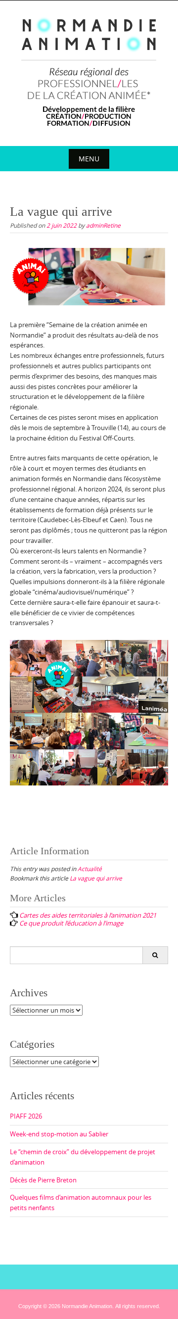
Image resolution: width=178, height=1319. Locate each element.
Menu (89, 158)
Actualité (90, 869)
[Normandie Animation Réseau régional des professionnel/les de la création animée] (89, 71)
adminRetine (103, 225)
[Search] (155, 955)
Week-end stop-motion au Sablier (59, 1133)
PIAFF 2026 (26, 1116)
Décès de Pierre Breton (43, 1179)
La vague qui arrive (96, 878)
